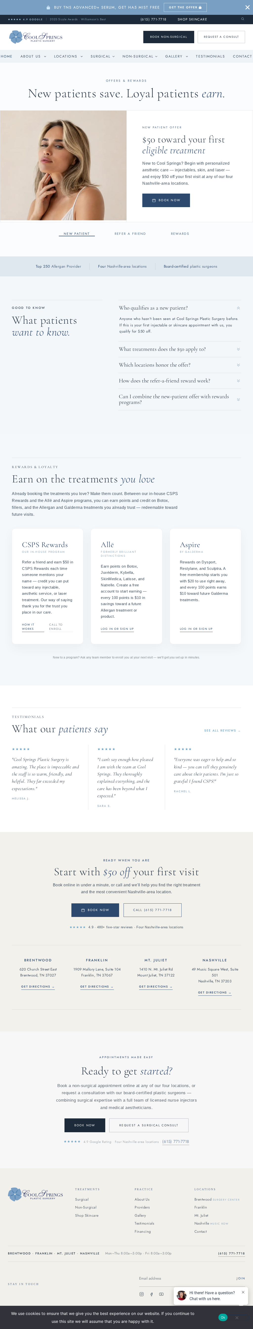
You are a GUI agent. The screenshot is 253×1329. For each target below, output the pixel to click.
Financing (143, 1231)
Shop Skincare (192, 19)
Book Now (169, 200)
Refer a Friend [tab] (130, 233)
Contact (243, 56)
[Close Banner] (248, 7)
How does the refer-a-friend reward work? (164, 380)
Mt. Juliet (201, 1215)
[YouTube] (161, 1294)
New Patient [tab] (77, 233)
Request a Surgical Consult (148, 1125)
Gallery (174, 56)
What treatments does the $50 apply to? (162, 349)
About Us (31, 56)
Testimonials (210, 56)
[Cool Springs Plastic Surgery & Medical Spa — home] (37, 1194)
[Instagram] (141, 1294)
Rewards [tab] (180, 233)
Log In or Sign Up (117, 629)
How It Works (28, 627)
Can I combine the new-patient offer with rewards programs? (174, 399)
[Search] (242, 19)
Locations (65, 56)
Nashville (211, 1223)
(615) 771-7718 (154, 19)
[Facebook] (151, 1294)
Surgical (101, 56)
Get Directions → (38, 987)
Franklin (200, 1207)
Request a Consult (221, 37)
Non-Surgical (138, 56)
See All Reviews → (222, 730)
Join (241, 1278)
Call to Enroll (56, 627)
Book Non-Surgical (168, 37)
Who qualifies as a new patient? (153, 307)
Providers (142, 1207)
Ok (223, 1317)
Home (7, 56)
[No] (236, 1317)
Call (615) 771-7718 (152, 910)
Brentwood (217, 1199)
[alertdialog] (126, 7)
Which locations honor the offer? (154, 364)
